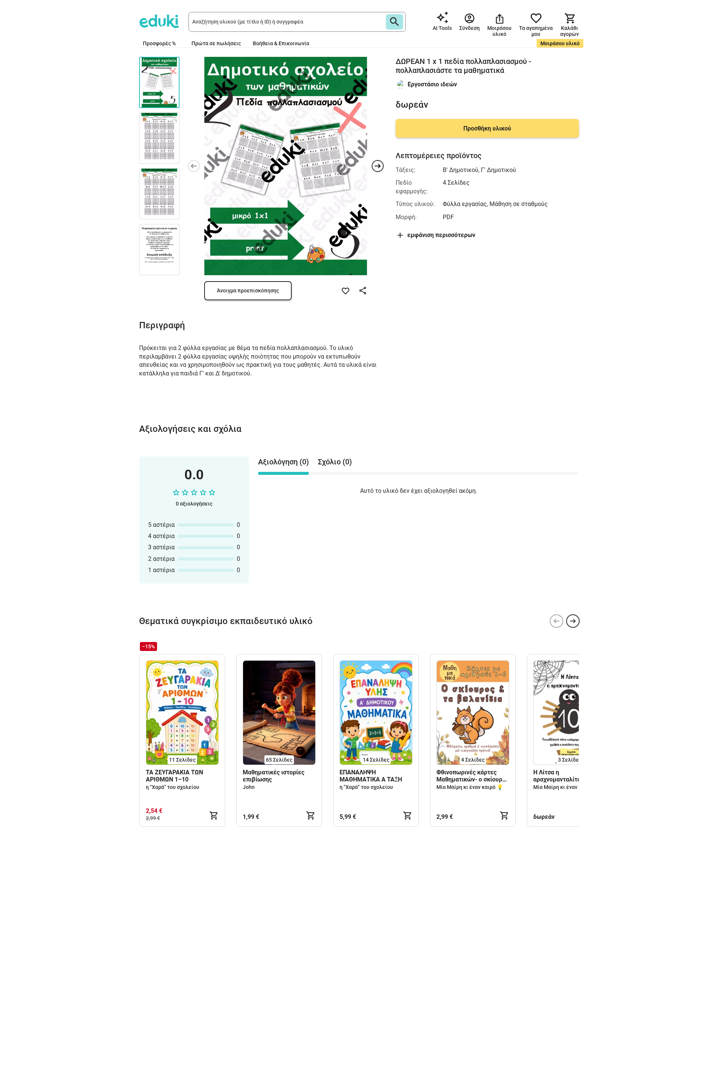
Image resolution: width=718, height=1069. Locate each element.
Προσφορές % (159, 43)
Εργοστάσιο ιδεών (432, 84)
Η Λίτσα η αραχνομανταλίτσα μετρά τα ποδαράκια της (567, 776)
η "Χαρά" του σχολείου (172, 787)
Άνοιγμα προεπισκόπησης (248, 291)
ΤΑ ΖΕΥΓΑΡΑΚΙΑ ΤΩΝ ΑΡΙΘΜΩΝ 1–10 (174, 776)
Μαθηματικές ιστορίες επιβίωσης (273, 776)
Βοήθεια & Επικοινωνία (281, 43)
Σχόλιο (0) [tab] (335, 461)
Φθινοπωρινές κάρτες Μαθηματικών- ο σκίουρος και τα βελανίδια (472, 776)
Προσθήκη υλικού (487, 128)
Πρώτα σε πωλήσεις (216, 43)
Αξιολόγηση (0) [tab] (283, 461)
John (249, 787)
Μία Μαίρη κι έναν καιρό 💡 (469, 787)
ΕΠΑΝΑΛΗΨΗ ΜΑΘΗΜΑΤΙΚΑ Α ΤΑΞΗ (371, 776)
